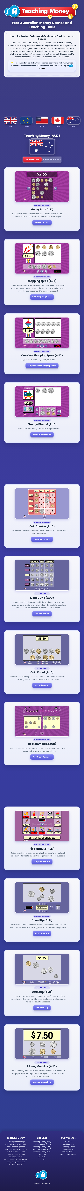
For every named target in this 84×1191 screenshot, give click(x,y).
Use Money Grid (42, 613)
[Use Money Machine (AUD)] (42, 1043)
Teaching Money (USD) (42, 1149)
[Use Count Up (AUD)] (42, 969)
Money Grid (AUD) (42, 598)
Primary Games (68, 1152)
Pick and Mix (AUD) (42, 848)
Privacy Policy (42, 1154)
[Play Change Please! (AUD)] (42, 401)
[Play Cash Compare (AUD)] (42, 721)
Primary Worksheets (68, 1154)
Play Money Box (42, 222)
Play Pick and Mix (42, 861)
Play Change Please (42, 434)
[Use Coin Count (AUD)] (42, 649)
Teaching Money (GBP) (42, 1142)
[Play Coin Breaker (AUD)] (42, 503)
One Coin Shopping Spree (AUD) (42, 355)
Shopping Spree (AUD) (42, 281)
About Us (42, 1157)
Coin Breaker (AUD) (42, 526)
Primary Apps (68, 1149)
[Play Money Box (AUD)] (42, 186)
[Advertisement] (42, 95)
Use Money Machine (42, 1082)
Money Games (32, 159)
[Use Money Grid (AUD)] (42, 575)
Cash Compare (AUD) (42, 744)
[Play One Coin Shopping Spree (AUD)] (42, 332)
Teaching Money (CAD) (42, 1152)
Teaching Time (68, 1144)
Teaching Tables (68, 1147)
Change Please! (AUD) (42, 424)
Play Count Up (42, 933)
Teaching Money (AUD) (42, 1147)
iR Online (68, 1142)
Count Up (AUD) (42, 920)
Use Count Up (42, 1008)
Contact (42, 1159)
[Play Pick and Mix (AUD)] (42, 825)
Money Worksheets (52, 159)
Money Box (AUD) (42, 209)
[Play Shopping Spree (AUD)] (42, 258)
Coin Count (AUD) (41, 672)
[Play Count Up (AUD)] (42, 897)
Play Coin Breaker (42, 539)
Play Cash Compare (42, 757)
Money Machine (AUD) (42, 1066)
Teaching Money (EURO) (42, 1144)
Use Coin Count (42, 685)
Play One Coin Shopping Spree (42, 365)
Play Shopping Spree (42, 297)
